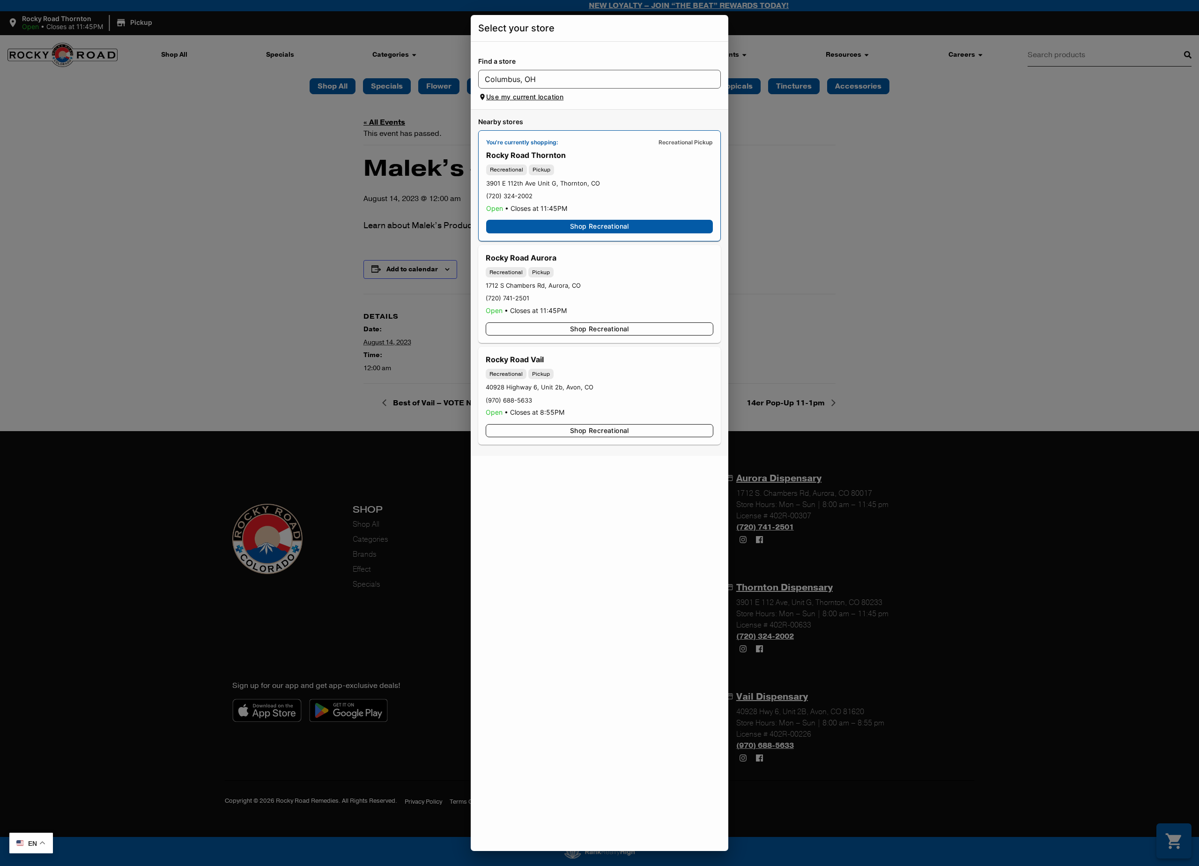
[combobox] (592, 79)
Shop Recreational (599, 226)
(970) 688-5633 (509, 400)
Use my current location (524, 97)
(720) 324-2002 (509, 196)
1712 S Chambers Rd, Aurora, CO (533, 285)
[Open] (714, 79)
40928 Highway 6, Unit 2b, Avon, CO (539, 387)
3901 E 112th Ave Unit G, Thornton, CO (543, 183)
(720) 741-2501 (507, 298)
